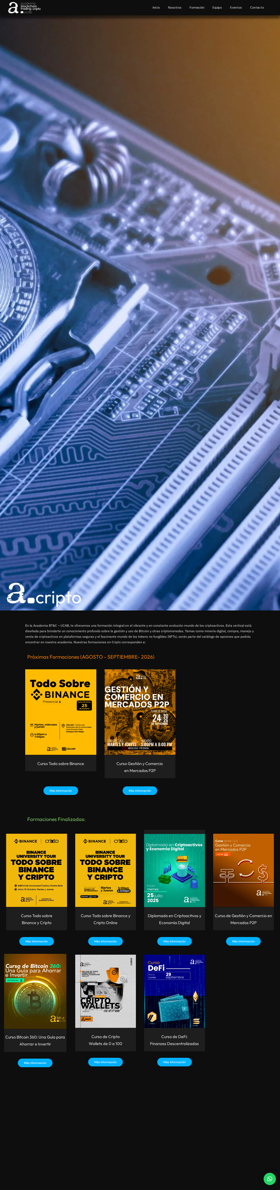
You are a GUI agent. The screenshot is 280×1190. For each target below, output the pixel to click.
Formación (197, 8)
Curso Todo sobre (36, 915)
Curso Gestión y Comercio (140, 763)
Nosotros (174, 8)
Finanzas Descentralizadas (174, 1043)
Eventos (236, 8)
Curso (42, 763)
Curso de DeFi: (174, 1036)
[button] (270, 1179)
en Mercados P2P (140, 770)
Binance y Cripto (36, 922)
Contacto (257, 8)
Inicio (156, 8)
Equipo (217, 8)
